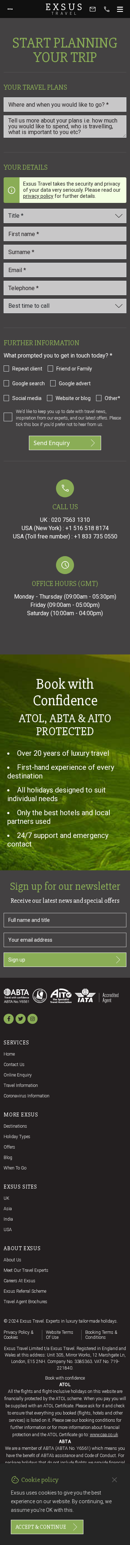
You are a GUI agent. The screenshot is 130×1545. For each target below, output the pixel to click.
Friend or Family (74, 369)
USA (8, 1229)
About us (12, 1259)
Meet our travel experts (26, 1270)
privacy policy (38, 196)
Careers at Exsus (19, 1280)
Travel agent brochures (25, 1301)
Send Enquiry (52, 443)
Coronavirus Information (26, 1095)
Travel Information (21, 1085)
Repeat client (27, 369)
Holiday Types (17, 1136)
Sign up (16, 960)
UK (6, 1198)
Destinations (15, 1126)
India (8, 1219)
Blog (8, 1157)
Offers (9, 1147)
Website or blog (73, 398)
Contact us (14, 1064)
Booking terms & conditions (101, 1335)
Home (9, 1054)
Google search (28, 383)
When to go (15, 1168)
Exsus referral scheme (25, 1291)
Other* (112, 398)
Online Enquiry (18, 1075)
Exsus (65, 9)
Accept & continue (41, 1527)
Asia (8, 1208)
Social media (27, 398)
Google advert (75, 383)
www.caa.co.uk (104, 1434)
